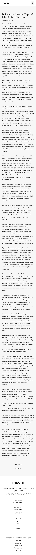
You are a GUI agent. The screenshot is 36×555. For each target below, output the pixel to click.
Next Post (18, 469)
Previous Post (18, 464)
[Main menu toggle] (32, 3)
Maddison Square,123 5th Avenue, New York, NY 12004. (18, 488)
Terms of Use (18, 548)
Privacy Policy (18, 545)
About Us (18, 543)
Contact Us (18, 550)
